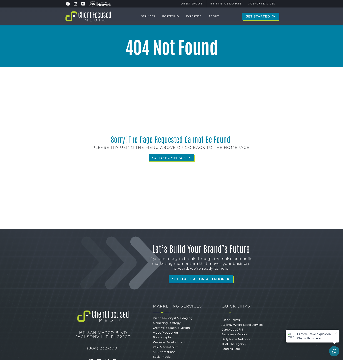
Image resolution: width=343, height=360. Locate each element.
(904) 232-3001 (103, 348)
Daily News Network (236, 339)
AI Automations (164, 352)
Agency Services (261, 3)
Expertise (194, 16)
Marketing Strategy (167, 323)
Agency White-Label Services (242, 324)
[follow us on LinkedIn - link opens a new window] (75, 3)
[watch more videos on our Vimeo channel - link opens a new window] (83, 3)
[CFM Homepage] (88, 16)
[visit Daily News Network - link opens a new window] (99, 3)
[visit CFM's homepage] (103, 316)
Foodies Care (231, 349)
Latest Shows (191, 3)
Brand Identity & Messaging (172, 318)
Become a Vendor (234, 334)
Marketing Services (177, 306)
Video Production (165, 332)
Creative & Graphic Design (171, 327)
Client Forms (231, 320)
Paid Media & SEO (165, 347)
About (214, 16)
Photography (162, 337)
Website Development (169, 342)
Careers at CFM (232, 329)
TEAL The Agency (234, 344)
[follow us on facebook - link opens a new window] (67, 3)
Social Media (162, 356)
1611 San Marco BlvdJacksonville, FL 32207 (103, 334)
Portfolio (170, 16)
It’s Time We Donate (225, 3)
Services (148, 16)
